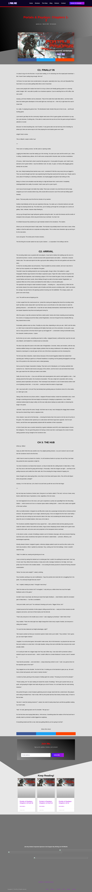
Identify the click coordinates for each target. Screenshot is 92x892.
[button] (27, 59)
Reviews (37, 3)
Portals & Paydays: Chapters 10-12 (65, 802)
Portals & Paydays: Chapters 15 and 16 (26, 802)
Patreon (56, 3)
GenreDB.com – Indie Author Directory (46, 882)
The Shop (44, 3)
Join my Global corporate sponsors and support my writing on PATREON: (46, 846)
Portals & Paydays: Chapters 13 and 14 (46, 802)
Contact (63, 3)
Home (31, 3)
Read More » (22, 806)
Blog (51, 3)
